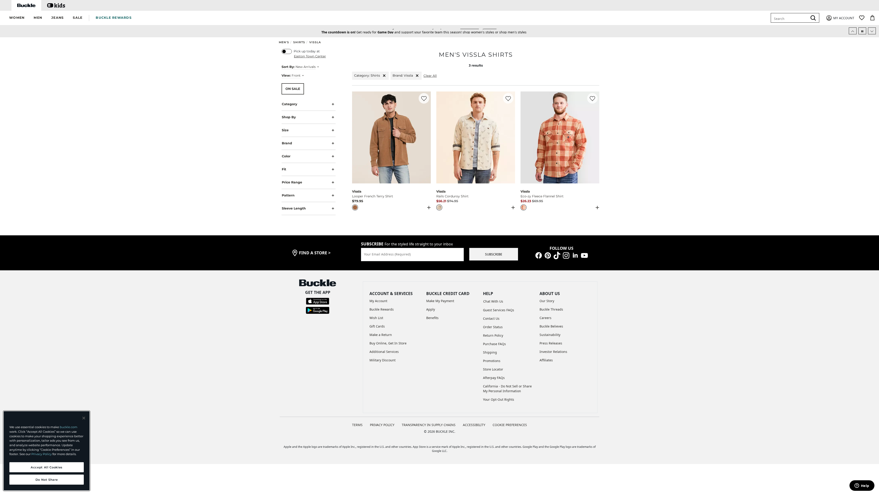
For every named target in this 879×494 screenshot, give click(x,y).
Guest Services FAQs (498, 310)
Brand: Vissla (403, 75)
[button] (17, 18)
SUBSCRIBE (493, 254)
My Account (378, 301)
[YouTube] (584, 255)
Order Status (493, 327)
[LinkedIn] (575, 255)
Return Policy (493, 335)
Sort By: (288, 67)
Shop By (289, 117)
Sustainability (550, 335)
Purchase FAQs (494, 344)
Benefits (432, 318)
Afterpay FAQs (494, 378)
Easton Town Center (310, 56)
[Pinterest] (547, 255)
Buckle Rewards (381, 309)
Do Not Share (46, 479)
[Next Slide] (872, 30)
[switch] (287, 51)
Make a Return (380, 335)
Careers (545, 318)
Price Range (292, 182)
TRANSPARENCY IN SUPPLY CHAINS (429, 425)
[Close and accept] (84, 418)
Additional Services (384, 351)
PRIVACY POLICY (382, 425)
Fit (284, 169)
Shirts (299, 42)
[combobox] (790, 17)
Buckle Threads (551, 309)
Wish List (376, 318)
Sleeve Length (294, 208)
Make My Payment (440, 301)
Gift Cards (377, 326)
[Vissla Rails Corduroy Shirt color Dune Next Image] (509, 137)
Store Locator (493, 369)
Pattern (288, 195)
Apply (430, 309)
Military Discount (382, 360)
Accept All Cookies (46, 467)
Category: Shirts (367, 75)
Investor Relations (553, 351)
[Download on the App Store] (317, 301)
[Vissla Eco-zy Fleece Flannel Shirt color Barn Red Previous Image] (526, 137)
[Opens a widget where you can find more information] (861, 486)
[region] (47, 450)
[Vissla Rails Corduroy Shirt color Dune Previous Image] (441, 137)
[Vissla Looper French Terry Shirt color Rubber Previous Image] (357, 137)
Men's (284, 42)
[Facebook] (538, 255)
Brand (287, 143)
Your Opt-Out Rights (498, 399)
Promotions (491, 361)
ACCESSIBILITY (474, 425)
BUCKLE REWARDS (114, 18)
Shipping (490, 352)
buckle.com (68, 427)
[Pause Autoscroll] (862, 30)
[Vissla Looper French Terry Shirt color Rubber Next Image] (425, 137)
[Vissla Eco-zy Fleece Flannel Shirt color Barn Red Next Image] (593, 137)
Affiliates (546, 360)
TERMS (357, 425)
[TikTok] (557, 255)
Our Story (547, 301)
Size (285, 130)
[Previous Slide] (853, 30)
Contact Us (491, 318)
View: (286, 75)
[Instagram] (566, 255)
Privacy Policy (41, 454)
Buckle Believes (551, 326)
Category (289, 104)
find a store (315, 252)
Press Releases (551, 343)
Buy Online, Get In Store (388, 343)
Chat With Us (493, 301)
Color (286, 156)
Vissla (315, 42)
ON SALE (292, 89)
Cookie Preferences (510, 425)
